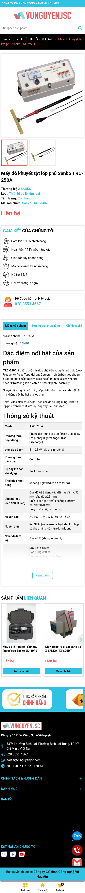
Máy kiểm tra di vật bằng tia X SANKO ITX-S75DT (63, 648)
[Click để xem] (42, 95)
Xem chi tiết (21, 671)
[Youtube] (22, 854)
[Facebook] (13, 854)
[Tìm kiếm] (80, 28)
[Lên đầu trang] (78, 876)
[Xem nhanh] (36, 621)
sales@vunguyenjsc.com (24, 760)
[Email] (77, 862)
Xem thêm (43, 575)
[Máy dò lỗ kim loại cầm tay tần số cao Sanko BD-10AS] (21, 623)
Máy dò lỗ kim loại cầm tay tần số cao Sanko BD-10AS (20, 648)
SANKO (24, 343)
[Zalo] (4, 854)
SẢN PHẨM (23, 598)
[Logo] (42, 15)
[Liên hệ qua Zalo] (77, 836)
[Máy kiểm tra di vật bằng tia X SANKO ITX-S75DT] (64, 623)
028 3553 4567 (28, 304)
